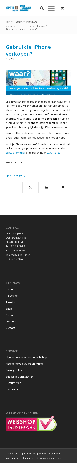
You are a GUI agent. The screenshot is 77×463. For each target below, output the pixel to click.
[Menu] (49, 8)
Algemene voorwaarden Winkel (24, 363)
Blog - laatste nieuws (21, 22)
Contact (10, 328)
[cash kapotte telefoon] (38, 82)
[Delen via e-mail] (63, 187)
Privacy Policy (14, 370)
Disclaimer (12, 389)
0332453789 (53, 152)
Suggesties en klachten (20, 376)
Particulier (12, 295)
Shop (9, 308)
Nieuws (10, 59)
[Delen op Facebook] (14, 187)
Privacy (42, 453)
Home (9, 289)
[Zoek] (40, 8)
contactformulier (15, 152)
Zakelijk (10, 302)
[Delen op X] (30, 187)
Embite (58, 457)
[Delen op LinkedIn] (47, 187)
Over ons (11, 321)
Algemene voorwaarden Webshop (26, 357)
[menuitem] (40, 8)
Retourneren (13, 383)
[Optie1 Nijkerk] (32, 8)
